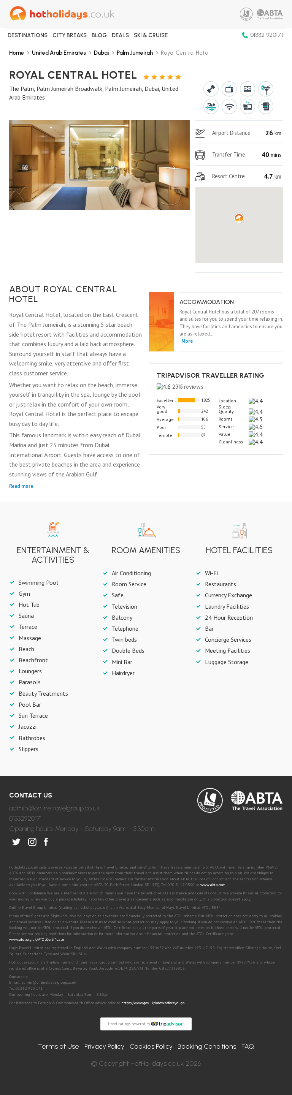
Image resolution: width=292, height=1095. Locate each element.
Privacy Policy (104, 1046)
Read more (21, 486)
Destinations (28, 35)
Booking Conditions (207, 1046)
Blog (99, 35)
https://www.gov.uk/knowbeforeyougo (152, 1002)
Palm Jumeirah (135, 52)
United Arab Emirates (59, 52)
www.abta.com (212, 884)
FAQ (247, 1046)
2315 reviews (187, 386)
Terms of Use (58, 1046)
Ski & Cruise (151, 35)
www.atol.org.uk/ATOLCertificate (36, 939)
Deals (120, 35)
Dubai (101, 52)
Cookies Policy (151, 1046)
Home (16, 52)
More (187, 341)
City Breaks (69, 35)
